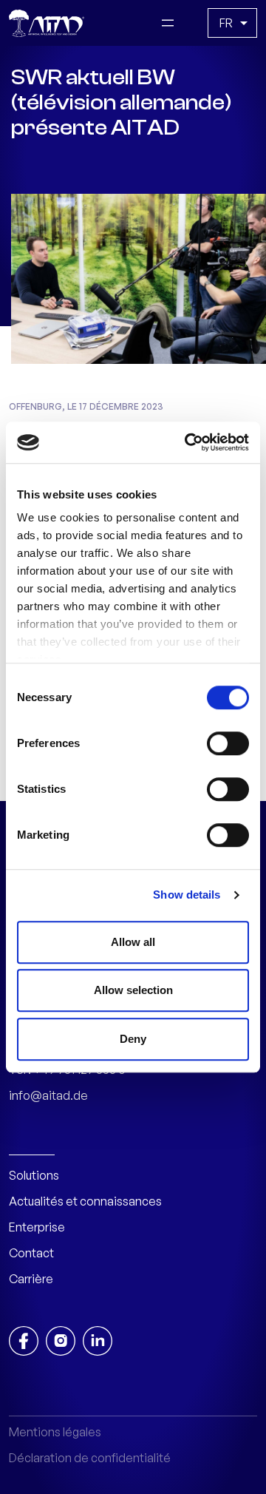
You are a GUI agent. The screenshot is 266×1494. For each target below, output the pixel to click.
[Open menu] (168, 23)
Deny (133, 1038)
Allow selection (133, 990)
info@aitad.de (48, 1095)
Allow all (133, 942)
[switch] (228, 743)
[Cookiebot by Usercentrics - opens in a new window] (187, 442)
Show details (186, 894)
